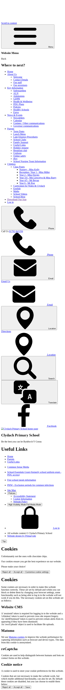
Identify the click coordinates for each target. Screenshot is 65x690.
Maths (16, 191)
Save (27, 687)
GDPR (16, 98)
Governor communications (26, 126)
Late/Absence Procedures (25, 137)
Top (4, 541)
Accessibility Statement (24, 496)
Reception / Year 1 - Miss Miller (34, 172)
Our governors (20, 85)
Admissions (18, 96)
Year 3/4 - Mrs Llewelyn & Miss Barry (37, 177)
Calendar (17, 120)
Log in (10, 202)
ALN (15, 93)
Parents (10, 128)
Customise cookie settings (37, 572)
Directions (6, 331)
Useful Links (19, 145)
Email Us (5, 281)
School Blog (19, 196)
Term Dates (18, 131)
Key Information (15, 88)
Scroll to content (9, 23)
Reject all (6, 572)
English (17, 188)
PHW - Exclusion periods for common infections (30, 485)
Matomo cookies (17, 637)
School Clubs (19, 139)
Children (11, 164)
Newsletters (18, 118)
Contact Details (20, 79)
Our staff (17, 82)
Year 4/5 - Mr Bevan (29, 180)
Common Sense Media (18, 467)
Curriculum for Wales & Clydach (29, 186)
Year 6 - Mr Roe (27, 183)
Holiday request (20, 147)
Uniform (17, 153)
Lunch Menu (19, 134)
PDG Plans (18, 104)
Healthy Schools (21, 109)
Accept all (18, 572)
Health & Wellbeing (22, 101)
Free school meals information (21, 480)
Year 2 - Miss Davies (29, 175)
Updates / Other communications (29, 123)
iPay (15, 158)
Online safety (19, 156)
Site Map (11, 490)
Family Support (20, 142)
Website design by (21, 536)
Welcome (17, 77)
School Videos (20, 194)
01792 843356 (16, 231)
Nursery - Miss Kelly (29, 169)
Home (10, 71)
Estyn (16, 112)
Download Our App (16, 199)
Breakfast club (20, 150)
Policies (17, 107)
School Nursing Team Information (29, 161)
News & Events (14, 115)
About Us (12, 74)
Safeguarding (19, 90)
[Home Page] (19, 428)
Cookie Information (22, 499)
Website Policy (20, 501)
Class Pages (19, 167)
